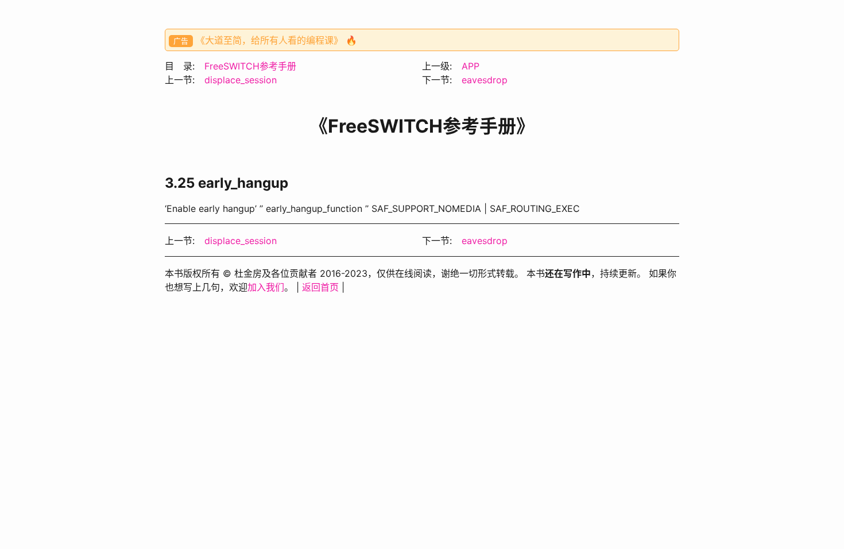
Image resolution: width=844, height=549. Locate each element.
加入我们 (265, 287)
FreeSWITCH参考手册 (250, 66)
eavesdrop (485, 80)
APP (470, 66)
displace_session (240, 80)
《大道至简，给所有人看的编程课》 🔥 (276, 40)
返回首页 (320, 287)
